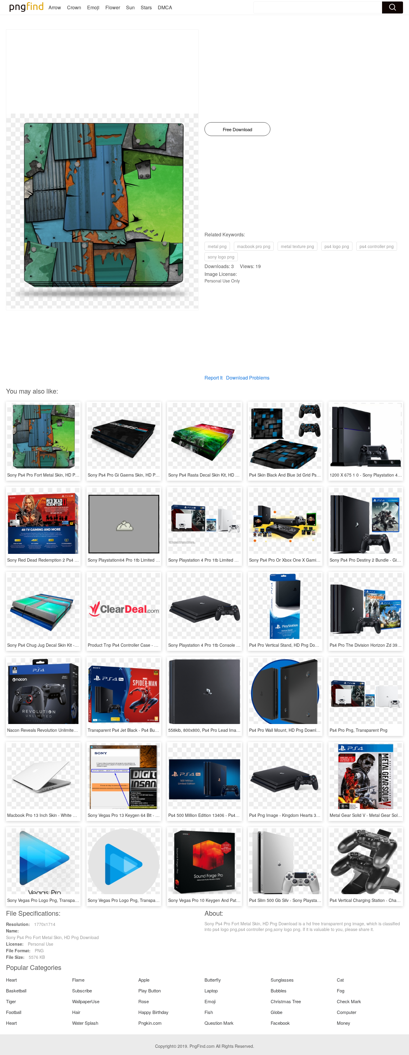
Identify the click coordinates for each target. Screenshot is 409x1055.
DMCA (165, 7)
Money (343, 1023)
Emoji (93, 7)
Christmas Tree (286, 1001)
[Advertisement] (102, 72)
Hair (76, 1012)
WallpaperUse (85, 1001)
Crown (74, 7)
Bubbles (279, 990)
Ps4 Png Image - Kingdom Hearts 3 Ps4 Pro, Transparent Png (307, 815)
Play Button (149, 990)
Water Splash (85, 1023)
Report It (213, 377)
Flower (112, 7)
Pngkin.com (150, 1023)
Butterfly (213, 980)
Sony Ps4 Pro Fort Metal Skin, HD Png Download (53, 475)
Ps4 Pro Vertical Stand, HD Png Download (288, 645)
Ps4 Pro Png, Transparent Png (358, 730)
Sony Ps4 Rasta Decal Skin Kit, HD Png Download (215, 475)
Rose (143, 1001)
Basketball (16, 990)
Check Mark (349, 1001)
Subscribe (82, 990)
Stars (146, 7)
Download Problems (247, 377)
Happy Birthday (153, 1012)
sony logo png (221, 257)
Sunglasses (282, 980)
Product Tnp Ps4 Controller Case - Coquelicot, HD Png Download (149, 645)
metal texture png (297, 246)
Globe (276, 1012)
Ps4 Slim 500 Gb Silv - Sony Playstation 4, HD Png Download (307, 900)
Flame (78, 980)
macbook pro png (253, 246)
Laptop (211, 990)
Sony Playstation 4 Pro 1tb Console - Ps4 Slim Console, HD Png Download (238, 645)
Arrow (55, 7)
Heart (11, 980)
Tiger (11, 1001)
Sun (130, 7)
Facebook (280, 1023)
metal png (217, 246)
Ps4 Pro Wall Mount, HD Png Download (286, 730)
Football (13, 1012)
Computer (346, 1012)
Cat (340, 980)
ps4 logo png (337, 246)
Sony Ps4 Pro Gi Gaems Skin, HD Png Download (134, 475)
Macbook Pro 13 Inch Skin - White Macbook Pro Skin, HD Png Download (75, 815)
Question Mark (219, 1023)
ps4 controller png (377, 246)
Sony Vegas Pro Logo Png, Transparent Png (49, 900)
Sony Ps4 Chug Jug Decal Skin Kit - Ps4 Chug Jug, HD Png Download (73, 645)
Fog (340, 990)
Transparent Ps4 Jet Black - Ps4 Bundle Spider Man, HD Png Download (155, 730)
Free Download (237, 129)
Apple (143, 980)
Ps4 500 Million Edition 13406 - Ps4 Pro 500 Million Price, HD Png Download (240, 815)
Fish (209, 1012)
